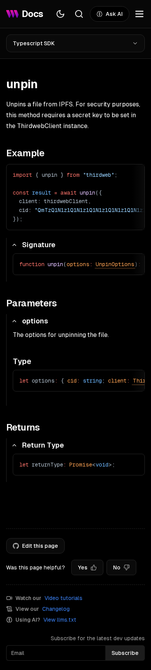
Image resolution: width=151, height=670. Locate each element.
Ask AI (114, 14)
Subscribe (125, 653)
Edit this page (40, 546)
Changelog (56, 609)
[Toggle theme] (60, 14)
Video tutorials (63, 598)
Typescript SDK (34, 43)
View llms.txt (59, 620)
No (116, 567)
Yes (83, 567)
